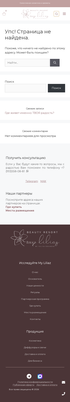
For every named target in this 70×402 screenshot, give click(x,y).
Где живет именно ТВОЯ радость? (29, 112)
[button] (64, 13)
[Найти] (55, 63)
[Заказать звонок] (63, 394)
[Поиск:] (27, 62)
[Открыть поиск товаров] (56, 14)
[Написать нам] (63, 382)
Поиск (9, 81)
